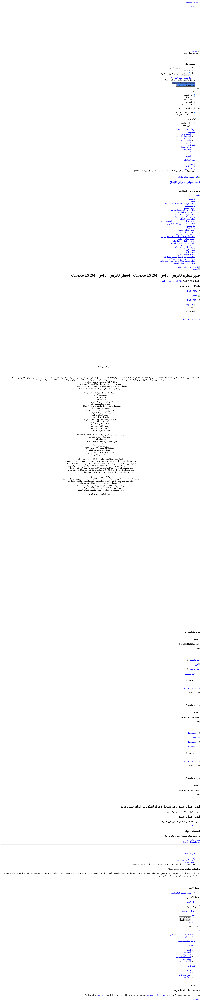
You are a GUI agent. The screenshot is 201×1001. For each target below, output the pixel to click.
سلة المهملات (190, 228)
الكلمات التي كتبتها (183, 112)
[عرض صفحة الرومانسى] (195, 665)
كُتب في (191, 319)
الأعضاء (192, 201)
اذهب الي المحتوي (193, 2)
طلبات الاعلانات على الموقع (184, 263)
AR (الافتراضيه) (185, 918)
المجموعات (186, 134)
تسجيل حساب (190, 85)
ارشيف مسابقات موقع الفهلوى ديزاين (181, 241)
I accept (196, 999)
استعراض (191, 132)
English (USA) (185, 920)
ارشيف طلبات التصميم (186, 230)
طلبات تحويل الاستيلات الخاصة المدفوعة (179, 215)
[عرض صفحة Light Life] (195, 269)
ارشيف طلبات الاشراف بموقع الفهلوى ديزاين (178, 221)
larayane (192, 733)
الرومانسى (195, 660)
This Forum (188, 100)
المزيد (188, 143)
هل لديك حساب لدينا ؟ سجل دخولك (181, 61)
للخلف (188, 950)
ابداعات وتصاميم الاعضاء (185, 234)
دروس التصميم (189, 208)
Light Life (178, 281)
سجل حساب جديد (193, 826)
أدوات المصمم (189, 206)
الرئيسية (192, 199)
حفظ (198, 195)
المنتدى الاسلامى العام (186, 254)
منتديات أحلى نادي (188, 911)
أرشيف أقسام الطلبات (186, 212)
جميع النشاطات (185, 147)
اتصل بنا (192, 922)
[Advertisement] (100, 31)
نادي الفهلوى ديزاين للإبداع (184, 181)
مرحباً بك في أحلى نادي (186, 129)
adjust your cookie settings (155, 995)
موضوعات (188, 97)
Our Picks (187, 149)
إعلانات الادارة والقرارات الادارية (183, 243)
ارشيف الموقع (189, 226)
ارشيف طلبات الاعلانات (186, 239)
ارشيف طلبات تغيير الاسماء (184, 217)
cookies (100, 995)
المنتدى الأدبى (190, 250)
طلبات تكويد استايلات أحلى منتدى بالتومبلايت (178, 237)
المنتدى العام (190, 252)
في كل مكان (188, 95)
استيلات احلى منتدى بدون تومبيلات (182, 259)
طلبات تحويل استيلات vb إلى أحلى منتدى (179, 203)
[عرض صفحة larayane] (196, 738)
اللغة (193, 915)
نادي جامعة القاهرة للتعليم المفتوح (182, 893)
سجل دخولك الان (193, 840)
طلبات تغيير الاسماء (187, 219)
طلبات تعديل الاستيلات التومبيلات (182, 210)
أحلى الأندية (191, 902)
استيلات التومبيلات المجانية (185, 248)
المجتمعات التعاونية (183, 136)
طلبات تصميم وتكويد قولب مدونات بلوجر (179, 257)
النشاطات (191, 145)
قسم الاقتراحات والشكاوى (185, 246)
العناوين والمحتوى (186, 123)
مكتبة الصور (186, 138)
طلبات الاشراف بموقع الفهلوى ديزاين (181, 223)
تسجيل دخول (185, 75)
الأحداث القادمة (185, 141)
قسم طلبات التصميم (187, 232)
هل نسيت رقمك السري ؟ (181, 78)
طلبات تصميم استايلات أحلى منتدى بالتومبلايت (177, 261)
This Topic (189, 102)
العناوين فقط (188, 125)
